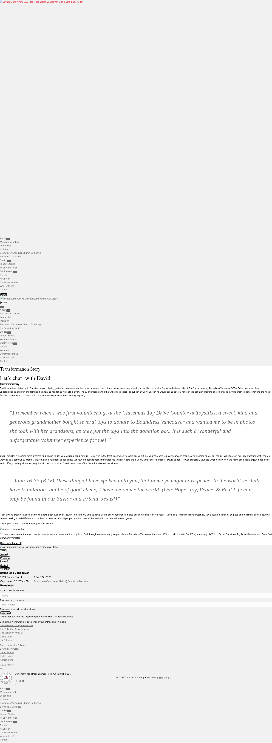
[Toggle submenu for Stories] (9, 261)
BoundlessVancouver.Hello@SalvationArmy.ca (61, 581)
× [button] (15, 684)
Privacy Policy (7, 665)
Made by (151, 677)
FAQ (2, 668)
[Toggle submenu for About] (8, 239)
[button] (5, 612)
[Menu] (2, 307)
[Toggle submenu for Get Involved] (15, 272)
